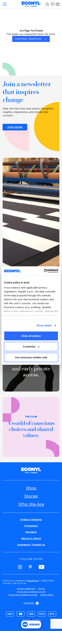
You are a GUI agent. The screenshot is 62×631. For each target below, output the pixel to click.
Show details (44, 325)
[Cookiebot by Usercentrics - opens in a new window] (44, 271)
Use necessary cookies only (31, 357)
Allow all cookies (31, 335)
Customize (29, 346)
